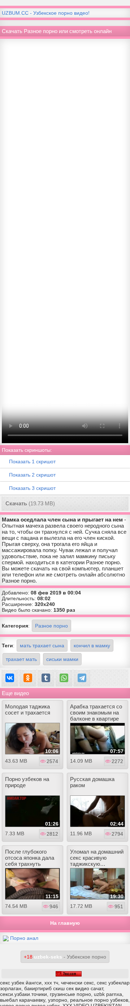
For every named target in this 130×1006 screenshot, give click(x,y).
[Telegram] (82, 677)
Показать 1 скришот (32, 461)
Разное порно (51, 626)
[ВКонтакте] (9, 677)
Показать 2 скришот (32, 475)
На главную (65, 923)
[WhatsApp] (64, 677)
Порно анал (24, 938)
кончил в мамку (92, 645)
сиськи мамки (62, 659)
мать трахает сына (42, 645)
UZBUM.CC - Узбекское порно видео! (46, 13)
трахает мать (21, 659)
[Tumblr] (46, 677)
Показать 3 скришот (32, 488)
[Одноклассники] (28, 677)
